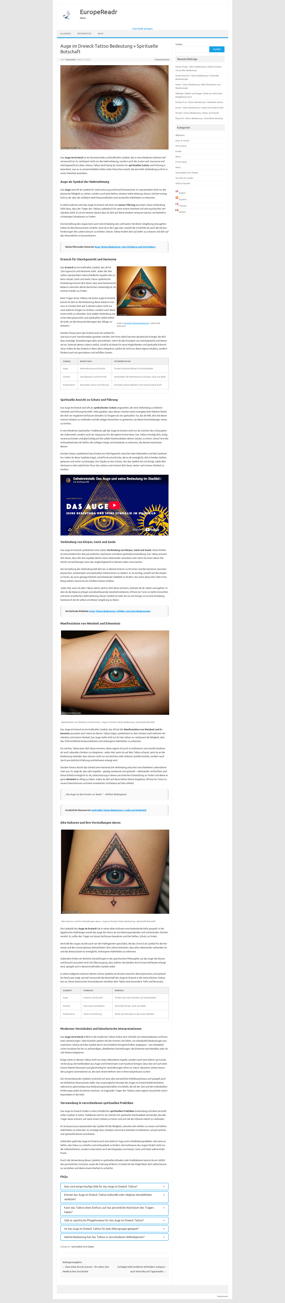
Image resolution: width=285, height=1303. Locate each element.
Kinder (178, 151)
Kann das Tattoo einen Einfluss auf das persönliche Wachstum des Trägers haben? (109, 1210)
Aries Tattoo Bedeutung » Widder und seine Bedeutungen (119, 611)
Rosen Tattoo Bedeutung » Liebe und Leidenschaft (199, 107)
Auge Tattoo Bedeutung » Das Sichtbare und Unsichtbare (124, 247)
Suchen (178, 44)
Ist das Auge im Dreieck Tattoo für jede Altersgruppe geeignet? (101, 1228)
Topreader (70, 59)
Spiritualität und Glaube (82, 1246)
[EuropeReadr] (67, 24)
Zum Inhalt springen (142, 28)
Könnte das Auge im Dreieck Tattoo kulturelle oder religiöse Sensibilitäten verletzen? (108, 1197)
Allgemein (65, 34)
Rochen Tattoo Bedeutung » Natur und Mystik (197, 113)
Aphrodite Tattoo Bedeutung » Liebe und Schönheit (119, 810)
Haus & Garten (182, 140)
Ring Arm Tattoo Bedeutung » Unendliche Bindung (199, 118)
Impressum (222, 1296)
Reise (178, 167)
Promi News (181, 162)
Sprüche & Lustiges (184, 178)
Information (84, 34)
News (100, 34)
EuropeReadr (98, 11)
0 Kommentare (162, 59)
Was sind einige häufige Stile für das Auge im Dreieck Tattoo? (100, 1186)
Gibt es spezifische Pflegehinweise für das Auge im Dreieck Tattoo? (104, 1220)
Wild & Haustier (182, 183)
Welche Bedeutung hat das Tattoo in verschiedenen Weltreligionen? (104, 1237)
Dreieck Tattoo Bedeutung (137, 323)
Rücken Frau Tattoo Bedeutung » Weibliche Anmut (199, 102)
